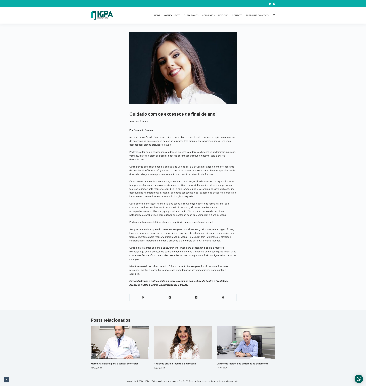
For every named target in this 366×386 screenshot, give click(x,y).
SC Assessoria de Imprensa (198, 381)
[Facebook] (270, 4)
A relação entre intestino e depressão (175, 363)
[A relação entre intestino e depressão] (183, 342)
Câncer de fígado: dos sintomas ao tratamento (242, 363)
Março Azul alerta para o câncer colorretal (114, 363)
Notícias (223, 15)
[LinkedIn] (196, 297)
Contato (237, 15)
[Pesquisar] (274, 15)
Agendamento (172, 15)
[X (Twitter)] (169, 297)
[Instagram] (274, 4)
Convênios (208, 15)
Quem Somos (191, 15)
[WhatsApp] (223, 297)
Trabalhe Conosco (257, 15)
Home (157, 15)
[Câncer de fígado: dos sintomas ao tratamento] (246, 342)
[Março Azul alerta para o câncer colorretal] (120, 342)
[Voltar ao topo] (6, 379)
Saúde (145, 121)
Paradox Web (233, 381)
